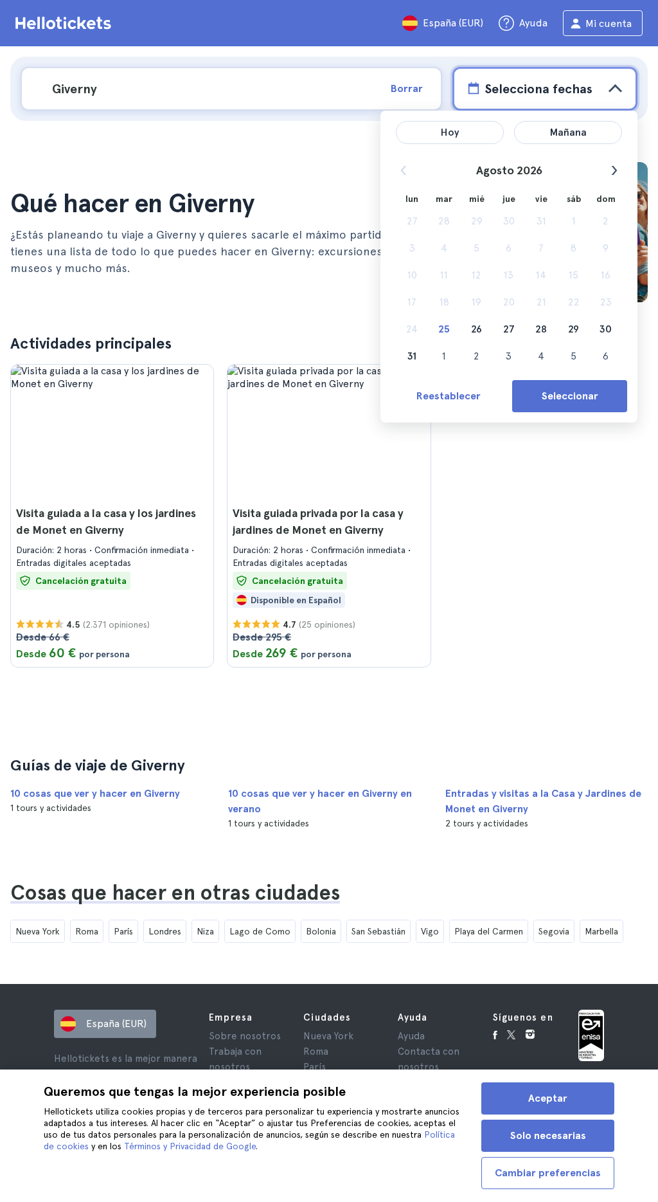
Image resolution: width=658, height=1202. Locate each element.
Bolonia (321, 931)
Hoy (450, 132)
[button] (112, 516)
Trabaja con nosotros (235, 1059)
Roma (86, 931)
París (123, 931)
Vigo (430, 931)
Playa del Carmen (488, 931)
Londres (164, 931)
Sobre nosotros (245, 1036)
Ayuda (411, 1036)
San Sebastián (378, 931)
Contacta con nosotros (428, 1059)
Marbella (601, 931)
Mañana (568, 132)
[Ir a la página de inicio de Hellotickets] (65, 23)
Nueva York (37, 931)
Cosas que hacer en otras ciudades (175, 892)
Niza (205, 931)
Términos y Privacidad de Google (190, 1146)
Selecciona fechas (538, 88)
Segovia (553, 931)
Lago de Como (259, 931)
